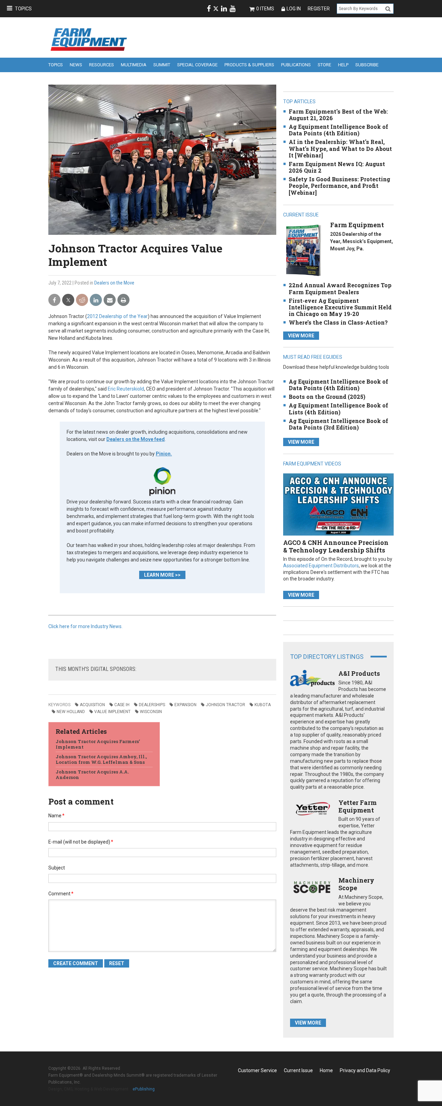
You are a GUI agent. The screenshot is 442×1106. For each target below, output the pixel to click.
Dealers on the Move (114, 283)
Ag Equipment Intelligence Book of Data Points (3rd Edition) (338, 424)
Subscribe (366, 64)
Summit (161, 64)
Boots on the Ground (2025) (327, 396)
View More (301, 335)
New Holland (71, 711)
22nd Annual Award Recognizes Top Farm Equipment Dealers (340, 288)
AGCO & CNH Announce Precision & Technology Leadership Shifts (335, 546)
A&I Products (359, 673)
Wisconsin (151, 711)
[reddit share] (82, 300)
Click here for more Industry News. (85, 626)
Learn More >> (162, 575)
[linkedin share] (96, 300)
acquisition (92, 704)
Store (324, 64)
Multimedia (133, 64)
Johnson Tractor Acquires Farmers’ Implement (98, 744)
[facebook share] (54, 300)
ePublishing (144, 1089)
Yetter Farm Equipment (357, 806)
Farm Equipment (357, 225)
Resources (101, 64)
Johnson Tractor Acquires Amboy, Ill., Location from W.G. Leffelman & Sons (101, 759)
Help (343, 64)
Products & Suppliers (249, 64)
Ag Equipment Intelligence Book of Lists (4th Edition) (338, 408)
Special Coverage (197, 64)
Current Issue (298, 1070)
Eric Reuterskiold (126, 389)
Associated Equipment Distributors (321, 565)
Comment (61, 893)
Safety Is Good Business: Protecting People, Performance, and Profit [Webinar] (339, 185)
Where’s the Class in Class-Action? (338, 322)
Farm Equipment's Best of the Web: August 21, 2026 (338, 115)
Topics (23, 8)
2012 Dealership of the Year (117, 316)
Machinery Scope (356, 884)
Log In (294, 8)
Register (319, 8)
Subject (56, 868)
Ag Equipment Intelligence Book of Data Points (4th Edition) (338, 130)
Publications (296, 64)
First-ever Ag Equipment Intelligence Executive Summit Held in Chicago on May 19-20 (340, 307)
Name (56, 815)
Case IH (121, 704)
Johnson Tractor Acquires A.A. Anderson (92, 774)
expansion (185, 704)
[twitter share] (68, 300)
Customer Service (257, 1070)
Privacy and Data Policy (365, 1070)
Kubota (262, 704)
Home (326, 1070)
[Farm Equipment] (303, 250)
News (76, 64)
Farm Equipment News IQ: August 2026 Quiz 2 (337, 167)
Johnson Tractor (225, 704)
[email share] (110, 300)
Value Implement (112, 711)
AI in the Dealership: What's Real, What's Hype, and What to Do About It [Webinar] (340, 148)
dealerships (152, 704)
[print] (123, 300)
